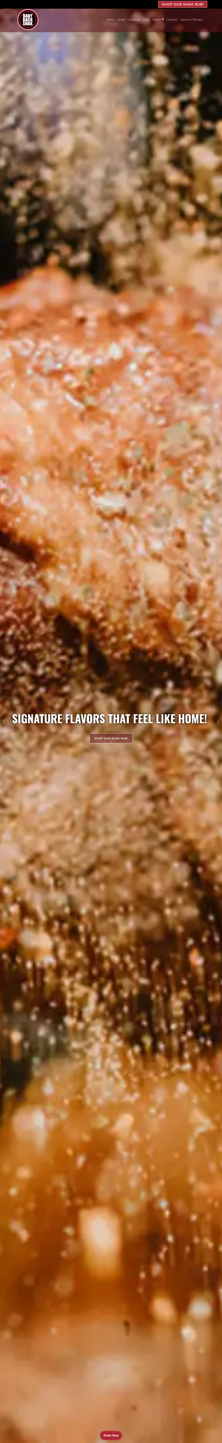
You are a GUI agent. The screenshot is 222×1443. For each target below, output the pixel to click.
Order (121, 19)
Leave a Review (191, 19)
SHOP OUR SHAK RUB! (183, 4)
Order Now (113, 1435)
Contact (172, 19)
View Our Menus (111, 738)
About (156, 19)
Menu (111, 19)
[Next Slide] (218, 721)
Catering (134, 19)
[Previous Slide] (4, 721)
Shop (146, 19)
